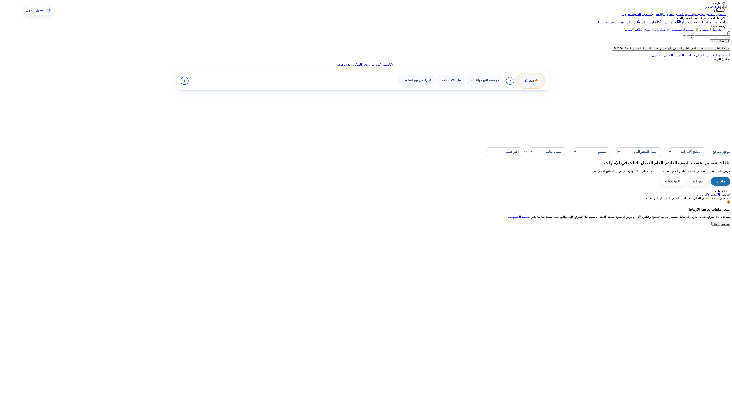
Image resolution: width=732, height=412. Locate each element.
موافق (725, 223)
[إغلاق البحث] (684, 37)
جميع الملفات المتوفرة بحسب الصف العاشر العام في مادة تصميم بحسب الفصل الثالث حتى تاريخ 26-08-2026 (671, 48)
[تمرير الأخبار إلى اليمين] (510, 81)
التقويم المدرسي (662, 55)
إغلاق (715, 223)
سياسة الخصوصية (519, 216)
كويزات (376, 64)
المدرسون (723, 55)
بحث (690, 37)
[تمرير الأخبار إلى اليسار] (185, 81)
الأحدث (715, 194)
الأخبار (712, 55)
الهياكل (357, 64)
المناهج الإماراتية (720, 41)
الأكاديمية (388, 64)
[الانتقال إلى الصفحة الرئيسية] (720, 7)
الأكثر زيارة (703, 194)
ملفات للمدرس (683, 55)
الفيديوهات (344, 64)
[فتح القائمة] (728, 16)
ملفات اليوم (700, 55)
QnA (367, 64)
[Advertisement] (616, 117)
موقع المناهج (721, 152)
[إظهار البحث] (728, 33)
